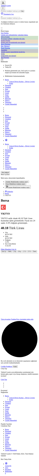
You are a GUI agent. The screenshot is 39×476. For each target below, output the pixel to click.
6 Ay (19, 251)
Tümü (34, 251)
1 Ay (14, 251)
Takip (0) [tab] (8, 67)
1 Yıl (24, 251)
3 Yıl (29, 251)
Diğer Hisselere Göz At (8, 249)
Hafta (9, 251)
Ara (22, 11)
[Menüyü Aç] (3, 8)
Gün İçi (4, 251)
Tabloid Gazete (6, 6)
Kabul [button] (15, 366)
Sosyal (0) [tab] (8, 65)
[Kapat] (1, 29)
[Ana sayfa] (6, 140)
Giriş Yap (4, 379)
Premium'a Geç (8, 14)
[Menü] (3, 3)
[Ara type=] (21, 18)
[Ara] (1, 16)
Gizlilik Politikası (6, 366)
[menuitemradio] (17, 182)
